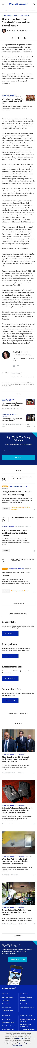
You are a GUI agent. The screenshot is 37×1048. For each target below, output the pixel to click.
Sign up (18, 457)
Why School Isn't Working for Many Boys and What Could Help (12, 101)
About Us (5, 993)
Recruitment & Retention (18, 486)
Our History (5, 1000)
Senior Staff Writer (17, 355)
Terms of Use (23, 1044)
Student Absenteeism (16, 568)
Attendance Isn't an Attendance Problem (16, 574)
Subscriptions (6, 1019)
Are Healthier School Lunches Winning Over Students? (12, 404)
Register (6, 508)
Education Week (27, 355)
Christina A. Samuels (8, 424)
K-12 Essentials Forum (23, 526)
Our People (5, 1003)
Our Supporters (6, 1007)
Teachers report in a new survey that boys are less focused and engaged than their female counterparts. (17, 108)
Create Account (18, 959)
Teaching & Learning (31, 10)
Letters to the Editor (26, 997)
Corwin (26, 591)
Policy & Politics (18, 10)
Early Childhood (8, 526)
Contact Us (24, 993)
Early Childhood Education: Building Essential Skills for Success (14, 532)
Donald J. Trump (16, 373)
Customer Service (25, 1003)
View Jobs (9, 633)
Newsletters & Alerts (8, 1022)
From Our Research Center (11, 96)
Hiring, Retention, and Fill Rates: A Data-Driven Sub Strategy (16, 493)
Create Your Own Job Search (18, 713)
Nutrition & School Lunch (18, 377)
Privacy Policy (19, 1038)
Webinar (5, 488)
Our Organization (7, 997)
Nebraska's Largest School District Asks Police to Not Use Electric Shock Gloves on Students (17, 810)
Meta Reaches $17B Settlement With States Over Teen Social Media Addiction (15, 759)
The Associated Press (8, 772)
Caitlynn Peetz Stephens (9, 924)
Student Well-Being (9, 95)
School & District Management (8, 399)
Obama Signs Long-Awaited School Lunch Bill (12, 420)
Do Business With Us (27, 1015)
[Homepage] (18, 4)
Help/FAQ (23, 1000)
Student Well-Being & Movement (16, 15)
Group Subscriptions (8, 1026)
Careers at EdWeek (7, 1010)
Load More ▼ (18, 935)
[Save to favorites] (18, 38)
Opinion (29, 856)
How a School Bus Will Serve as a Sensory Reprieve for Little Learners (16, 912)
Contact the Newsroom (27, 1007)
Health (30, 377)
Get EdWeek (6, 1015)
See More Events (18, 603)
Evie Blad (12, 31)
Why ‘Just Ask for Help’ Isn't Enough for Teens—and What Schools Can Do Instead (15, 861)
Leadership (8, 10)
